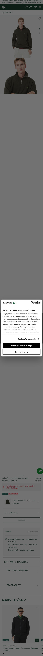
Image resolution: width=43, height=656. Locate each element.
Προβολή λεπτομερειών (27, 339)
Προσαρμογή (20, 352)
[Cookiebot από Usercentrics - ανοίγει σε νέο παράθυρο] (30, 302)
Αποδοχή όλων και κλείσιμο (21, 345)
